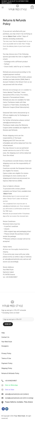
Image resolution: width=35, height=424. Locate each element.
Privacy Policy (6, 353)
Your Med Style (6, 342)
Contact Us (5, 337)
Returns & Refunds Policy (10, 373)
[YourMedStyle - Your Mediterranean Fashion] (17, 7)
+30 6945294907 (11, 381)
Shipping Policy (6, 368)
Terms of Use (6, 358)
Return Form (12, 36)
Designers (5, 346)
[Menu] (2, 7)
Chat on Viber (9, 390)
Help (3, 333)
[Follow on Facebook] (3, 408)
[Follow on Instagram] (6, 408)
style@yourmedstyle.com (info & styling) (19, 398)
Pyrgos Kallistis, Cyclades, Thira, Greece (19, 402)
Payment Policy (6, 363)
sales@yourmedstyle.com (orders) (17, 394)
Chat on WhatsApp (11, 385)
